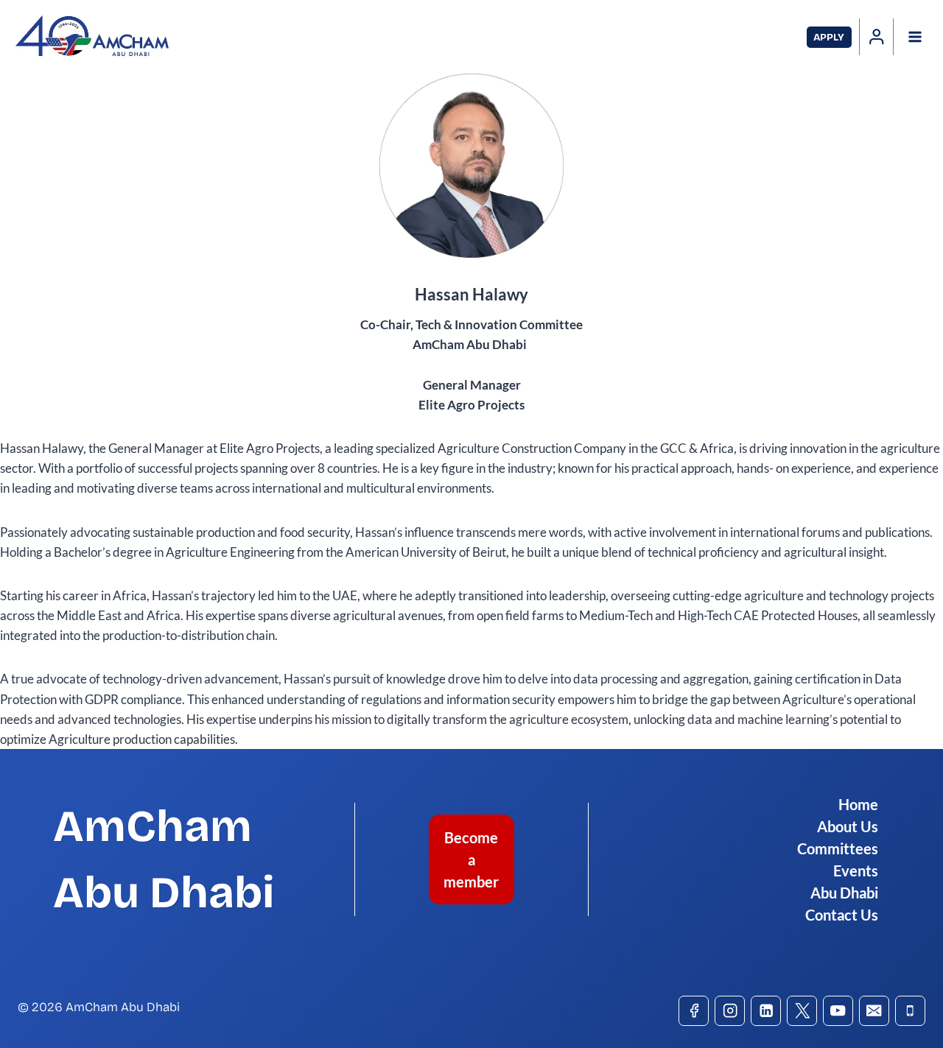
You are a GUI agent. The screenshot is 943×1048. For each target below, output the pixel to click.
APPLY (828, 37)
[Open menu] (914, 36)
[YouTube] (838, 1011)
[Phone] (910, 1011)
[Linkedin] (766, 1011)
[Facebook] (694, 1011)
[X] (802, 1011)
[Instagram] (730, 1011)
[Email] (874, 1011)
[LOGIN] (876, 37)
